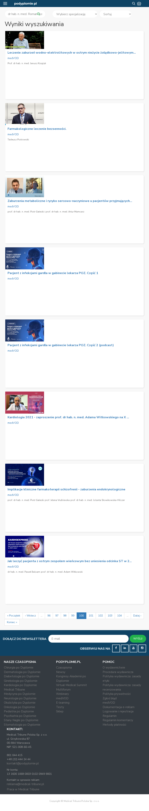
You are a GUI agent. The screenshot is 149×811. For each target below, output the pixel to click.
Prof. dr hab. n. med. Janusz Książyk (27, 63)
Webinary (62, 694)
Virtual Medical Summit (71, 685)
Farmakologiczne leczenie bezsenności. (37, 129)
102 (100, 615)
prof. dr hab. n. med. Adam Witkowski (62, 571)
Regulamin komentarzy (118, 720)
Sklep (59, 711)
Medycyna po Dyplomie (20, 694)
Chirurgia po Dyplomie (18, 667)
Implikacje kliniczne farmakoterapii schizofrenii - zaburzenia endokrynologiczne (66, 489)
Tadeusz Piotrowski (18, 139)
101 (91, 615)
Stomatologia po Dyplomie (22, 725)
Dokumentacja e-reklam (118, 707)
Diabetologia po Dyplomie (21, 676)
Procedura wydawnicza (118, 672)
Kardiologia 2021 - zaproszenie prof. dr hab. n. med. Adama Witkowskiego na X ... (68, 417)
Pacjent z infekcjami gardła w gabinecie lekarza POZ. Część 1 (53, 273)
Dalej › (137, 615)
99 (72, 615)
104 (119, 615)
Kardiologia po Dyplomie (20, 685)
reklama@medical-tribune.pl (25, 784)
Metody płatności (114, 725)
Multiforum (63, 690)
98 (64, 615)
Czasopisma (64, 667)
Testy (60, 707)
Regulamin (110, 716)
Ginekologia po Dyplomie (20, 681)
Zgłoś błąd (110, 698)
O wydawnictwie (114, 667)
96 (48, 615)
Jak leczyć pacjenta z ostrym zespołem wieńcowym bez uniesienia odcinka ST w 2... (70, 561)
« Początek (13, 615)
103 (110, 615)
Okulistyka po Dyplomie (20, 703)
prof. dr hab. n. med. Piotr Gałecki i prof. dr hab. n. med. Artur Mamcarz (46, 211)
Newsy (60, 672)
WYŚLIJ (137, 638)
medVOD (13, 58)
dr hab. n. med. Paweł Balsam (24, 571)
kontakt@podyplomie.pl (23, 763)
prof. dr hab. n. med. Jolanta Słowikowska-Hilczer (97, 500)
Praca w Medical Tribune (23, 789)
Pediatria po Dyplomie (19, 711)
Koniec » (12, 622)
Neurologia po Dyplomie (20, 698)
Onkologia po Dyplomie (19, 707)
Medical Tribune (14, 690)
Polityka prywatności (117, 694)
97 (56, 615)
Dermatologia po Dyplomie (22, 672)
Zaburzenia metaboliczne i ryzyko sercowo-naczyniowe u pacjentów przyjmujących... (70, 201)
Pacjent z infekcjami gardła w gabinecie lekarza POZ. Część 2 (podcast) (61, 345)
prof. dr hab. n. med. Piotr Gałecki (26, 500)
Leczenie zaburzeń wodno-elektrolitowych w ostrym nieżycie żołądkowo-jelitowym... (72, 52)
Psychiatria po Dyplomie (20, 716)
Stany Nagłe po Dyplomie (21, 720)
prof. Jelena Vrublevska (57, 500)
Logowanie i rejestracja (118, 711)
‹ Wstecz (30, 615)
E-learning (62, 703)
